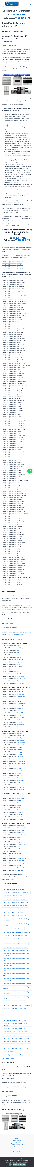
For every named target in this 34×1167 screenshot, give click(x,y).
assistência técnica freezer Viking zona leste (15, 905)
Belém (18, 803)
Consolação (20, 659)
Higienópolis (20, 662)
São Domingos (21, 863)
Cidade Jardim (21, 745)
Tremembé (20, 713)
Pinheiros (19, 853)
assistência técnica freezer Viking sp (13, 895)
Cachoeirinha (20, 691)
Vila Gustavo (20, 720)
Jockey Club (20, 771)
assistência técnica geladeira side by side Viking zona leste (16, 924)
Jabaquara (20, 756)
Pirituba (19, 856)
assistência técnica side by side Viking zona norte (16, 1041)
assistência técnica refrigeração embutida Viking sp (17, 983)
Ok (10, 1164)
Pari (18, 671)
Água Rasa (20, 796)
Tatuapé (19, 810)
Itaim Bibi (19, 754)
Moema (19, 773)
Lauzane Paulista (21, 706)
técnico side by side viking (10, 1058)
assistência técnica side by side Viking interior (15, 1016)
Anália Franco (21, 798)
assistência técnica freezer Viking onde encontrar (16, 892)
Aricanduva (20, 800)
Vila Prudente (20, 819)
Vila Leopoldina (21, 868)
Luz (18, 669)
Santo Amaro (20, 780)
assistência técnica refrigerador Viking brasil (15, 935)
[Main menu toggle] (30, 4)
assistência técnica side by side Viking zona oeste (16, 1045)
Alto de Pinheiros (21, 835)
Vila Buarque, (20, 683)
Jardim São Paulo (21, 703)
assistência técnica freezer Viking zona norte (15, 909)
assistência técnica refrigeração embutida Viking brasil (16, 959)
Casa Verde (20, 694)
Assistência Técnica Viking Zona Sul (12, 263)
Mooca (19, 805)
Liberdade (19, 666)
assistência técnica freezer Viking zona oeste (15, 912)
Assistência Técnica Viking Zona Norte (12, 261)
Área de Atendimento (17, 1144)
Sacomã (19, 778)
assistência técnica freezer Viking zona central (15, 902)
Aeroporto (20, 733)
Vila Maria (19, 722)
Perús (18, 851)
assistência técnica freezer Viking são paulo (14, 899)
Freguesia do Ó (21, 696)
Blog (17, 1150)
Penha (18, 807)
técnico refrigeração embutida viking (13, 1055)
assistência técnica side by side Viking (13, 1002)
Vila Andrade (20, 787)
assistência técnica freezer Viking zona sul (14, 915)
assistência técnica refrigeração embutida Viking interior (16, 969)
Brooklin (19, 738)
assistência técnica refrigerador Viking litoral (15, 947)
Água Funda (20, 735)
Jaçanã (19, 701)
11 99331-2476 (22, 18)
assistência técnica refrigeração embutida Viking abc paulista (16, 954)
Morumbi (19, 775)
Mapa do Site (17, 1152)
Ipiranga (19, 752)
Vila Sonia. (20, 870)
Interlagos (19, 749)
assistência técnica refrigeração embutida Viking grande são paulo (16, 964)
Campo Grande (21, 742)
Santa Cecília (20, 676)
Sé (17, 681)
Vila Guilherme (21, 717)
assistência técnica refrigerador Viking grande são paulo (16, 939)
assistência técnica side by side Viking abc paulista (16, 1005)
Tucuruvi (19, 715)
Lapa (18, 846)
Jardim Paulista (21, 763)
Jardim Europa (21, 761)
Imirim (18, 699)
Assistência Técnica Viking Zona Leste (12, 267)
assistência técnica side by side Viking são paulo (16, 1031)
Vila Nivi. (19, 727)
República (19, 674)
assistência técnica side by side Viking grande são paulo (16, 1012)
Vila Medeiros (20, 724)
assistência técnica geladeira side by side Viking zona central (16, 919)
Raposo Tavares (21, 858)
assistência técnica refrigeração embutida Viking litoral (16, 974)
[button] (29, 471)
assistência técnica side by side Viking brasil (15, 1008)
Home (17, 1138)
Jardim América (21, 759)
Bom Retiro (20, 650)
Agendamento (17, 1146)
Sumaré (19, 865)
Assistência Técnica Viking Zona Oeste (12, 265)
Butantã (19, 837)
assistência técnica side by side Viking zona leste (16, 1038)
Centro (19, 657)
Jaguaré (19, 839)
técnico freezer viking (9, 1051)
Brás (18, 652)
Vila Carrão (20, 812)
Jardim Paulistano (22, 766)
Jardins (19, 768)
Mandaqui (19, 708)
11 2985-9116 (19, 14)
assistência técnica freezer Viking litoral (13, 889)
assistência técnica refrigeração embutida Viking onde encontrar (16, 979)
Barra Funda (20, 830)
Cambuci (19, 655)
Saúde (18, 782)
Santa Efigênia (21, 678)
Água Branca (20, 825)
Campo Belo (20, 740)
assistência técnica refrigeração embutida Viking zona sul (16, 997)
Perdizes (19, 849)
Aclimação (20, 645)
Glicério (19, 664)
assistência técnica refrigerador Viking (13, 929)
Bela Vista (19, 648)
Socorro (19, 785)
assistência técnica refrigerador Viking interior (15, 943)
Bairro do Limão (21, 828)
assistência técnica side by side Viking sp (14, 1028)
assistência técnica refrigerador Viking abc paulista (16, 932)
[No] (32, 1162)
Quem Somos (17, 1140)
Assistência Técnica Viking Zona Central (13, 269)
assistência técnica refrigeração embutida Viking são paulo (16, 987)
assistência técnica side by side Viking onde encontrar (15, 1024)
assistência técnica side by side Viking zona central (17, 1035)
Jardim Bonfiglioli (21, 844)
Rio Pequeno (20, 860)
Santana (19, 710)
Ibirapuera (19, 747)
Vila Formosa (20, 814)
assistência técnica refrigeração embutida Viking (16, 950)
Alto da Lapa (20, 832)
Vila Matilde (20, 817)
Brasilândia (20, 689)
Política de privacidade (17, 1148)
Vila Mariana (20, 789)
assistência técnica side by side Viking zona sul (15, 1048)
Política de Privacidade (19, 1164)
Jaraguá (19, 842)
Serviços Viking (17, 1142)
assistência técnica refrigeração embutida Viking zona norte (16, 992)
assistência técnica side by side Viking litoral (15, 1020)
